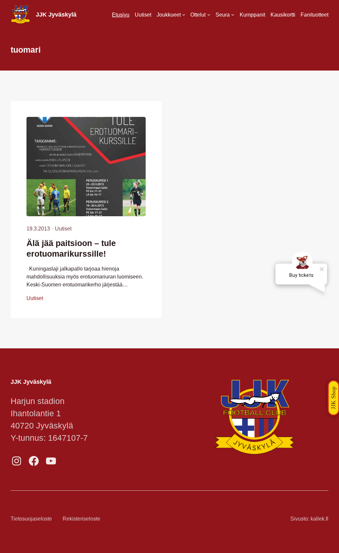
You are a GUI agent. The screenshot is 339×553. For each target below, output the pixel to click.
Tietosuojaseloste (31, 519)
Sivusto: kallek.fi (309, 519)
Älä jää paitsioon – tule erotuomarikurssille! (71, 248)
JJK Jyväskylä (56, 14)
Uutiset (63, 228)
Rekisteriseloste (81, 519)
